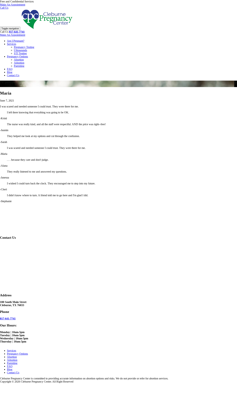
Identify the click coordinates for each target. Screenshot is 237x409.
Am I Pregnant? (15, 40)
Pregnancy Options (17, 56)
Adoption (19, 62)
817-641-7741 (17, 31)
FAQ (9, 69)
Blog (9, 72)
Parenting (19, 65)
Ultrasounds (20, 50)
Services (11, 43)
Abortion (19, 59)
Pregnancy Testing (24, 47)
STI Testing (20, 53)
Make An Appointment (12, 4)
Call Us (4, 7)
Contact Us (13, 75)
